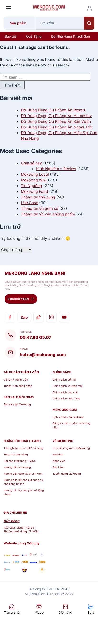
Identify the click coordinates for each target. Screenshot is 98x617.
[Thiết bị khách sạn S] (33, 570)
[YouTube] (64, 317)
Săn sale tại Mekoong (17, 404)
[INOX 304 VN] (15, 570)
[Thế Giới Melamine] (15, 555)
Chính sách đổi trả (64, 379)
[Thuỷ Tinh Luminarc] (33, 562)
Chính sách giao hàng (66, 398)
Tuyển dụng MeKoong (67, 473)
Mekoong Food (34, 191)
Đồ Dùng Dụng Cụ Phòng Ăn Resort (53, 110)
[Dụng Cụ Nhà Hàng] (24, 570)
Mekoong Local (35, 174)
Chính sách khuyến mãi (67, 386)
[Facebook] (10, 317)
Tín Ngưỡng (31, 185)
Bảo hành (58, 467)
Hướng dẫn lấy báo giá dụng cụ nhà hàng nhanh (23, 482)
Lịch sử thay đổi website (68, 417)
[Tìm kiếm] (89, 23)
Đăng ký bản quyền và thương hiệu (72, 425)
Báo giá (11, 36)
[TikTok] (38, 317)
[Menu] (9, 8)
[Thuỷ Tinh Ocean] (7, 570)
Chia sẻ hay (31, 163)
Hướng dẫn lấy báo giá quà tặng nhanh (24, 492)
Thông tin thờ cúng (38, 197)
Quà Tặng (34, 36)
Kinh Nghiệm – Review (56, 168)
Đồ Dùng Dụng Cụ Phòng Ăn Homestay (56, 115)
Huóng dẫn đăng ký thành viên (23, 473)
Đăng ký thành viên (16, 379)
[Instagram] (51, 317)
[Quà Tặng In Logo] (42, 570)
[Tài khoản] (89, 8)
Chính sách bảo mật (65, 392)
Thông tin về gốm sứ (39, 208)
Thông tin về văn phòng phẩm (48, 214)
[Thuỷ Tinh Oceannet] (33, 555)
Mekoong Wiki (34, 180)
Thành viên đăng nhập (18, 386)
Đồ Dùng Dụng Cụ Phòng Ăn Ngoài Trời (56, 127)
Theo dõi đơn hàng (16, 454)
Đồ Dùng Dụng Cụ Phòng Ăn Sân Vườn (56, 121)
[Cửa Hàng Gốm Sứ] (42, 562)
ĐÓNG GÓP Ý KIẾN (18, 299)
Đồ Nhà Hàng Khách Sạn (70, 36)
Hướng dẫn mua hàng (17, 467)
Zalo (24, 317)
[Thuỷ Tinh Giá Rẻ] (24, 562)
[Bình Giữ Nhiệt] (24, 555)
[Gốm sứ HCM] (15, 562)
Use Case (29, 202)
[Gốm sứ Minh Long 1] (7, 562)
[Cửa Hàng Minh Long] (42, 555)
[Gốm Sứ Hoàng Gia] (7, 555)
